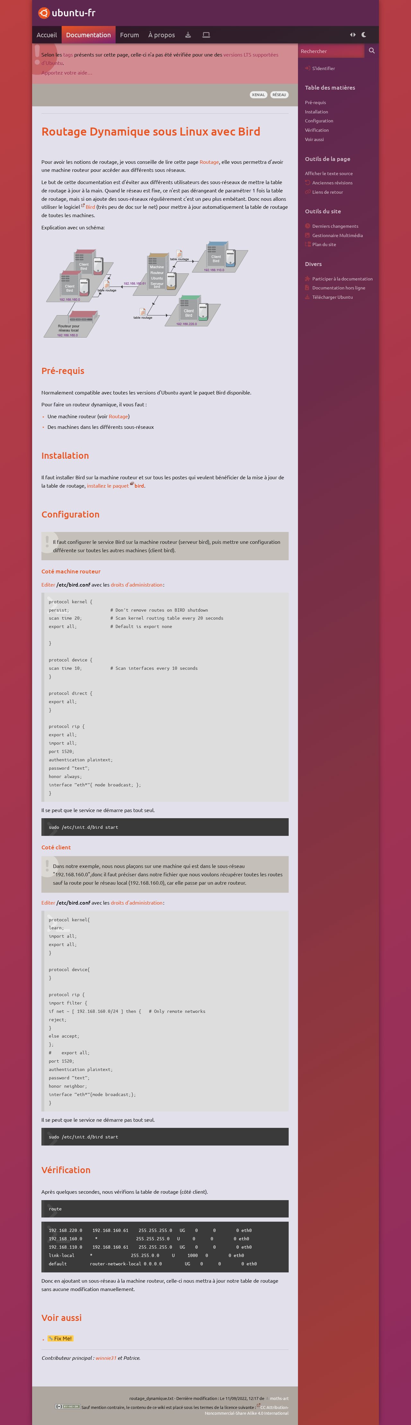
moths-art (279, 1398)
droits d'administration (136, 584)
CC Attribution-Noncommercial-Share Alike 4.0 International (247, 1410)
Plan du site (324, 244)
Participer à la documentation (342, 278)
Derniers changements (335, 226)
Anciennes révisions (332, 182)
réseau (279, 94)
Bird (90, 206)
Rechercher (371, 50)
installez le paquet (108, 485)
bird (139, 485)
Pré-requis (315, 102)
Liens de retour (327, 192)
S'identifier (323, 68)
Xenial (258, 94)
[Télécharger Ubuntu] (188, 34)
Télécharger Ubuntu (332, 297)
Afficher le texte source (329, 173)
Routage (209, 161)
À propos (161, 35)
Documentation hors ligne (338, 287)
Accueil (47, 35)
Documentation (88, 35)
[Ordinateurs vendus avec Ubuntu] (206, 34)
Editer (48, 584)
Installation (316, 111)
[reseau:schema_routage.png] (145, 342)
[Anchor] (48, 131)
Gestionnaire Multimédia (337, 235)
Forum (129, 35)
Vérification (317, 130)
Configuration (319, 120)
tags (68, 54)
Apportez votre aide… (66, 72)
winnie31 (105, 1357)
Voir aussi (314, 139)
